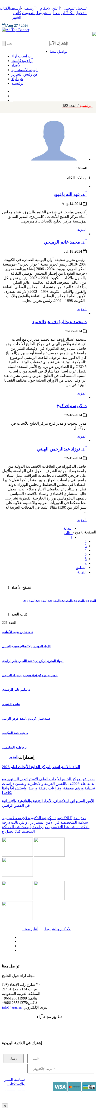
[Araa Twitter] (12, 95)
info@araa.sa (12, 1007)
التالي (68, 533)
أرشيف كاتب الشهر (15, 12)
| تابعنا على (33, 950)
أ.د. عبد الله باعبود (70, 194)
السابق (81, 568)
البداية (68, 528)
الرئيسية (77, 106)
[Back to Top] (5, 1106)
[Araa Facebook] (17, 936)
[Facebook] (11, 90)
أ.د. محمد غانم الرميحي (65, 241)
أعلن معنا (30, 929)
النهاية (82, 572)
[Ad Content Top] (49, 30)
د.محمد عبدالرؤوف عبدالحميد (59, 321)
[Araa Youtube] (12, 99)
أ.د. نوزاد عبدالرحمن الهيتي (62, 448)
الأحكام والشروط (57, 929)
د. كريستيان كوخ (71, 405)
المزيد (82, 230)
